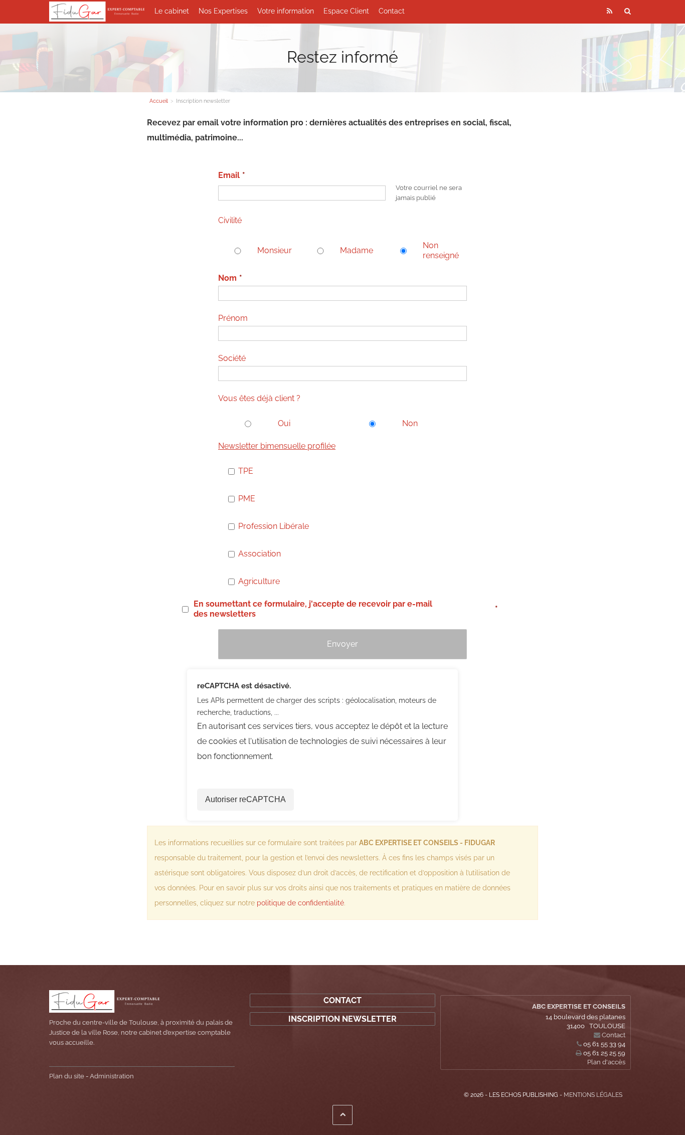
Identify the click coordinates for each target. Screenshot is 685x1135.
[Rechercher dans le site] (628, 11)
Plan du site (66, 1076)
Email (229, 175)
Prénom (233, 318)
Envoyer (342, 644)
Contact (392, 11)
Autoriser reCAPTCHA (245, 799)
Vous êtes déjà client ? (259, 398)
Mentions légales (593, 1094)
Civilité (230, 220)
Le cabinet (171, 11)
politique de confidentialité (300, 903)
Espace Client (346, 11)
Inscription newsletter (342, 1019)
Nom (227, 278)
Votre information (285, 11)
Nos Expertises (223, 11)
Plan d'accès (606, 1062)
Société (232, 358)
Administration (112, 1076)
